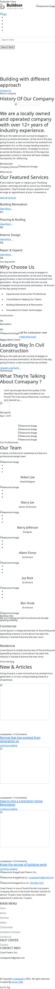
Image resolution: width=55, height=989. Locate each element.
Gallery (3, 922)
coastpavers (19, 978)
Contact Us (5, 90)
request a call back (9, 367)
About (3, 912)
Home (3, 908)
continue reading (8, 745)
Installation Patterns (10, 931)
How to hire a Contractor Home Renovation (21, 802)
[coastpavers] (11, 5)
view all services (8, 197)
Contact (4, 944)
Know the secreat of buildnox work (23, 864)
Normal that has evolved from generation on (20, 739)
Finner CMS (17, 982)
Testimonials (6, 927)
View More (5, 208)
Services (4, 917)
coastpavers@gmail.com (41, 877)
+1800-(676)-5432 (27, 336)
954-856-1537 (37, 882)
